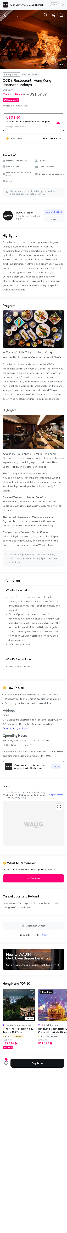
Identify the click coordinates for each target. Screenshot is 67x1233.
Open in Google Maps (15, 728)
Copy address (56, 794)
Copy (44, 934)
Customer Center (35, 925)
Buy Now (37, 1063)
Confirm (35, 878)
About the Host (54, 212)
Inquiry (54, 219)
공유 (53, 15)
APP (52, 5)
